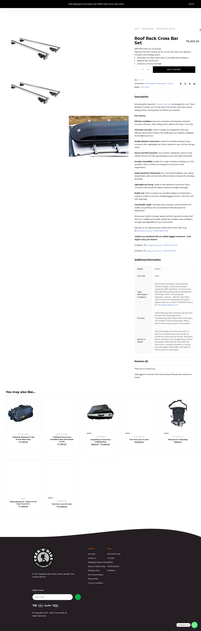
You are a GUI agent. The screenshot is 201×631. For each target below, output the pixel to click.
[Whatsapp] (194, 625)
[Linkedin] (194, 84)
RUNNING (111, 570)
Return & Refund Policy (96, 566)
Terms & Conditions (95, 583)
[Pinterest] (190, 84)
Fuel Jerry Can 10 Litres (139, 439)
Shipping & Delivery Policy (97, 562)
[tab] (164, 97)
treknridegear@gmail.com (167, 305)
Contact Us (92, 558)
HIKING (110, 562)
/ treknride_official (170, 245)
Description (141, 97)
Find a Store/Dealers (95, 575)
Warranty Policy (94, 570)
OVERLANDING (147, 29)
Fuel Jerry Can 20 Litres (62, 504)
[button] (23, 449)
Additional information (147, 260)
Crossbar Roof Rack (163, 104)
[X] (185, 84)
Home (136, 29)
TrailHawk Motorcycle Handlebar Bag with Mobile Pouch (61, 439)
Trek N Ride (144, 87)
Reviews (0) (141, 361)
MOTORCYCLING (113, 554)
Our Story (91, 554)
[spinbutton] (142, 70)
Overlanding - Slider (164, 83)
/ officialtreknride (169, 251)
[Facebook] (181, 84)
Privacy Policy (93, 579)
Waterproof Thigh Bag (178, 439)
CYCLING (110, 558)
